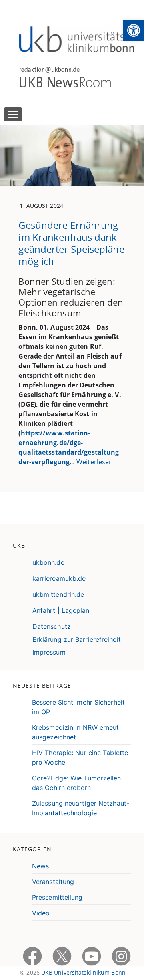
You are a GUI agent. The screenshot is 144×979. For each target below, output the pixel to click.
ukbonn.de (48, 562)
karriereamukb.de (59, 578)
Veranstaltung (53, 882)
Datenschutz (51, 626)
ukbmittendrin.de (58, 594)
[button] (133, 30)
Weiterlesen (94, 461)
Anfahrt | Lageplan (61, 610)
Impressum (49, 652)
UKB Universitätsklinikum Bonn (83, 972)
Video (41, 913)
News (40, 866)
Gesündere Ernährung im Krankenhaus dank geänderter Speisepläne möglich (71, 243)
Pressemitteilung (57, 897)
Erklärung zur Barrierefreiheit (76, 639)
